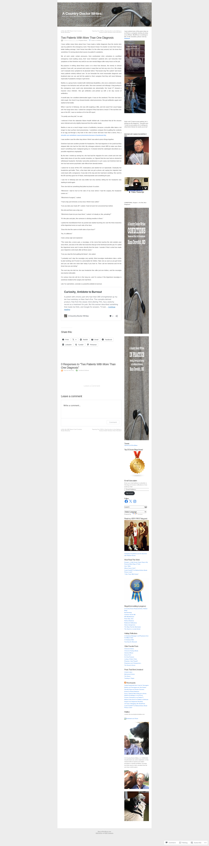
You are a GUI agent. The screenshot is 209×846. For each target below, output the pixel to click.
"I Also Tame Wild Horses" (131, 574)
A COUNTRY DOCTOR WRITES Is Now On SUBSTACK (91, 25)
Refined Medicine (129, 620)
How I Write (127, 566)
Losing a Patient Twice (130, 659)
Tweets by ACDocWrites (130, 445)
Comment (113, 422)
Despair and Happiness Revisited (133, 701)
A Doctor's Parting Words (131, 650)
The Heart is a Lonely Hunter (132, 629)
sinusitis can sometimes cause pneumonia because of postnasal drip (83, 135)
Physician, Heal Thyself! (131, 661)
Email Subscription (130, 481)
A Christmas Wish (129, 639)
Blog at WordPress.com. (104, 831)
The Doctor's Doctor (129, 665)
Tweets (126, 444)
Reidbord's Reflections (130, 622)
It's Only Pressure (129, 657)
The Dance (127, 676)
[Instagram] (135, 501)
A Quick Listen (128, 672)
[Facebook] (126, 501)
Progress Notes (83, 40)
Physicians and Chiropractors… (133, 663)
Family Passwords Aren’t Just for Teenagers (136, 685)
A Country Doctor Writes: (82, 14)
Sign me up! (129, 493)
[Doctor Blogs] (137, 477)
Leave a (96, 40)
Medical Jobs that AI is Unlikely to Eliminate (136, 699)
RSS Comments (109, 833)
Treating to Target (129, 678)
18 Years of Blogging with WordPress (134, 703)
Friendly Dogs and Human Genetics (134, 689)
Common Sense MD (129, 614)
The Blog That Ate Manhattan (132, 627)
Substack (127, 38)
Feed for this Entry (69, 370)
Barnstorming (128, 612)
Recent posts (130, 683)
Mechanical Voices (129, 674)
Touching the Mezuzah (130, 641)
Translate (140, 514)
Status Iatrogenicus (129, 625)
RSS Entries (99, 833)
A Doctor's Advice (129, 648)
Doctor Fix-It (127, 655)
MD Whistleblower (129, 616)
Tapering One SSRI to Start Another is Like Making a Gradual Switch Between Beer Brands (106, 31)
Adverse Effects (128, 653)
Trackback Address (83, 370)
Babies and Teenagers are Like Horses (135, 687)
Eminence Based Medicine (131, 691)
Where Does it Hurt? (130, 568)
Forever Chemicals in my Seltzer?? (134, 697)
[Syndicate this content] (125, 683)
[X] (130, 501)
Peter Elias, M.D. (129, 618)
